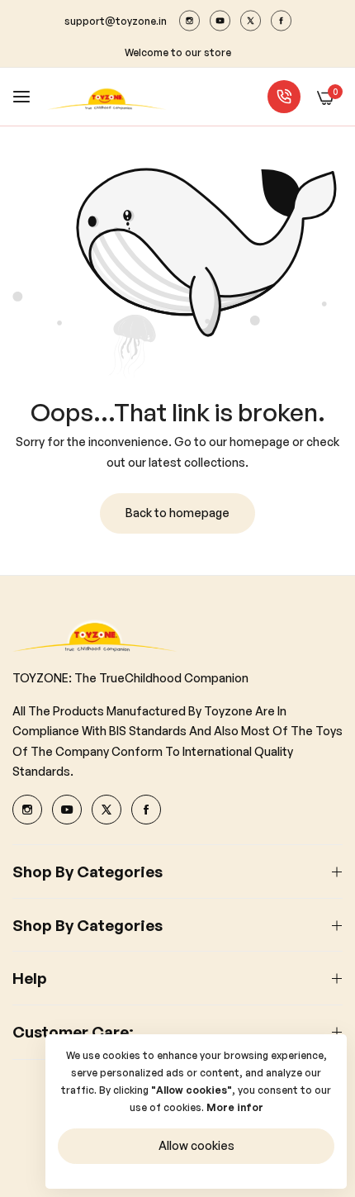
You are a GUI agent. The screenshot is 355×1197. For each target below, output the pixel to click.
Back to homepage (177, 513)
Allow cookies (196, 1145)
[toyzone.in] (107, 97)
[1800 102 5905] (284, 96)
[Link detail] (189, 21)
